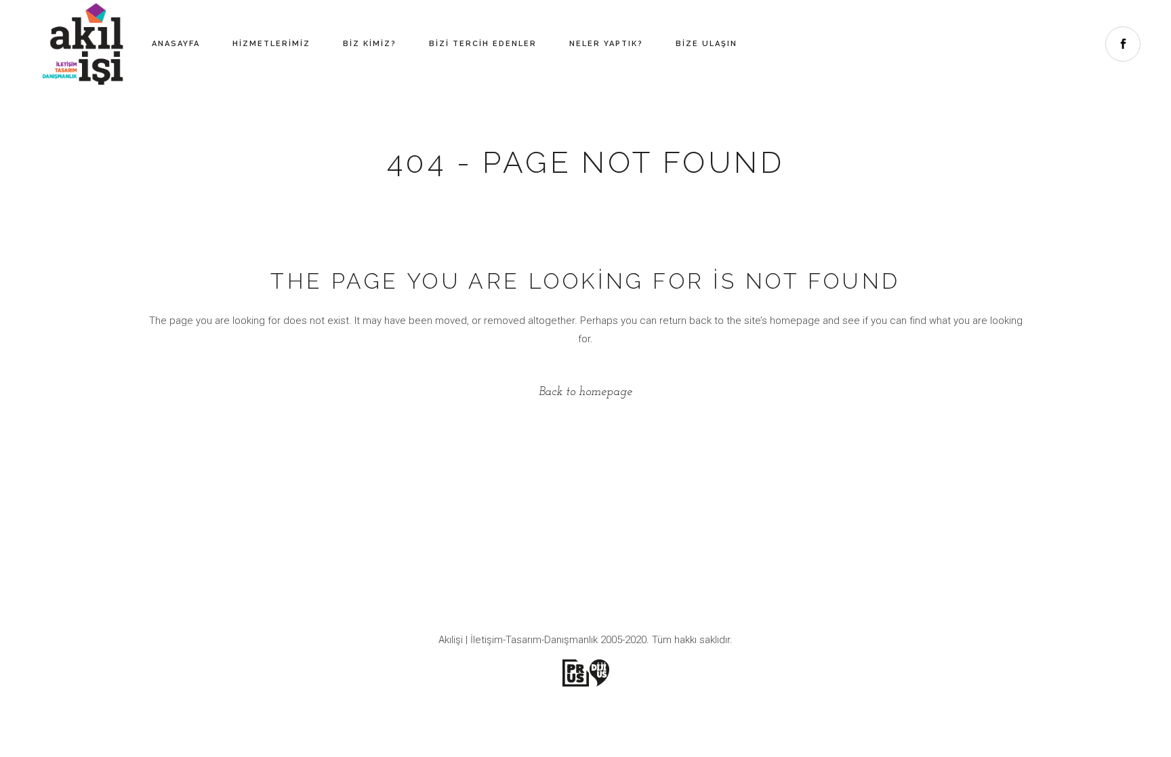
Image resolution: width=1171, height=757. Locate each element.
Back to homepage (585, 392)
